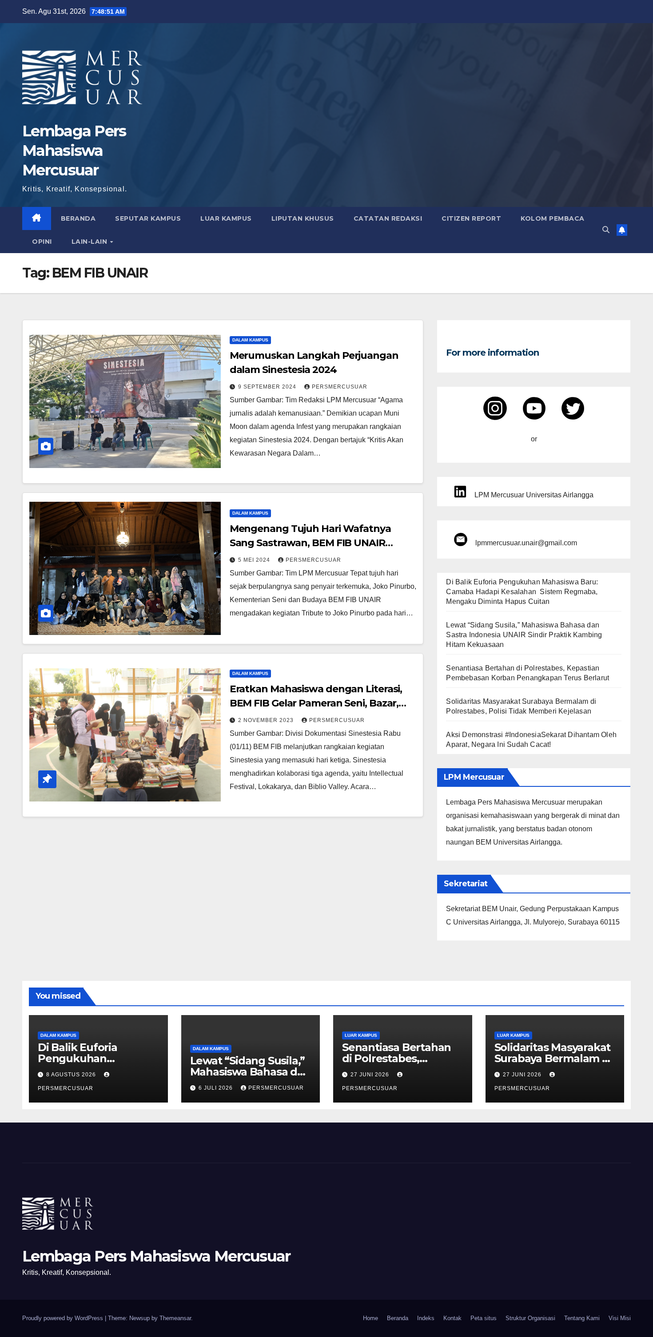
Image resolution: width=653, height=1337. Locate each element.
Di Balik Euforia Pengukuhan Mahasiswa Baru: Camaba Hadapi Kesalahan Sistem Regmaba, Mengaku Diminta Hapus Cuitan (522, 591)
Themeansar (175, 1318)
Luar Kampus (226, 218)
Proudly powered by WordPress (63, 1318)
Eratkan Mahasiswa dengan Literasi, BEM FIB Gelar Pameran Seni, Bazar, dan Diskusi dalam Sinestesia (316, 703)
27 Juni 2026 (370, 1074)
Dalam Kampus (250, 339)
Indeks (425, 1318)
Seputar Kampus (148, 218)
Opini (42, 242)
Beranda (78, 218)
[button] (605, 230)
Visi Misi (620, 1318)
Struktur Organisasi (530, 1318)
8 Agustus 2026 (72, 1074)
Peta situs (483, 1318)
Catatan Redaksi (388, 218)
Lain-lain (90, 242)
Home (370, 1318)
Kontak (452, 1318)
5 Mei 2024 (255, 560)
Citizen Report (471, 218)
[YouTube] (534, 408)
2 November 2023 (266, 720)
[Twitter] (572, 408)
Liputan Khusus (302, 218)
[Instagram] (495, 408)
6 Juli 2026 (217, 1088)
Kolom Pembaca (553, 218)
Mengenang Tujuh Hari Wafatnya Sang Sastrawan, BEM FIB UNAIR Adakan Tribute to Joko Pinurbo (310, 543)
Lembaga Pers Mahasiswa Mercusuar (74, 150)
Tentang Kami (582, 1318)
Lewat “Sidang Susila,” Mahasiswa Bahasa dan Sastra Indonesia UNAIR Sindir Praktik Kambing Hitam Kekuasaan (524, 634)
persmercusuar (339, 387)
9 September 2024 (268, 387)
